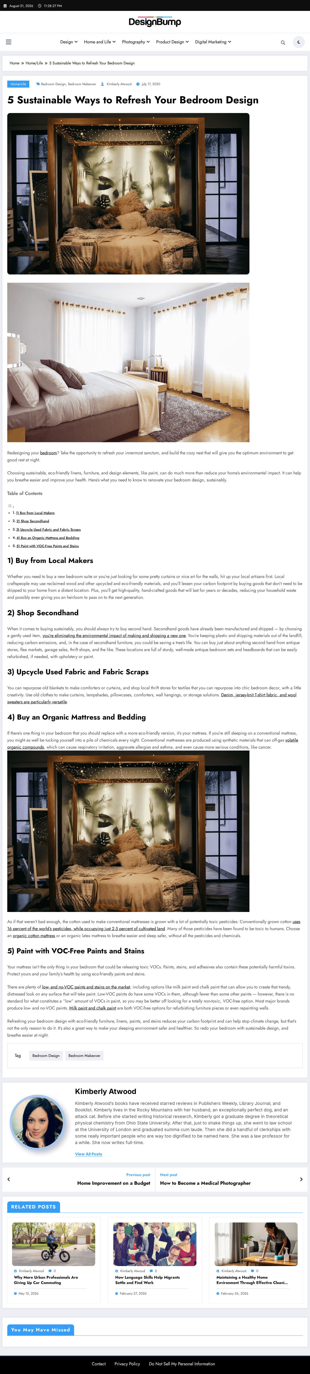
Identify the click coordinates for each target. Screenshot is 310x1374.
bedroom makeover (82, 84)
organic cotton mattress (34, 936)
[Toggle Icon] (8, 42)
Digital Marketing (210, 42)
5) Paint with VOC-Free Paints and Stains (47, 546)
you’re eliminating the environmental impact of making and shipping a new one (114, 635)
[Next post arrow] (301, 1180)
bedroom (48, 453)
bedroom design (53, 84)
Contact (99, 1364)
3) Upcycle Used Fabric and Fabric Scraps (48, 529)
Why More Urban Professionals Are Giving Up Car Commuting (46, 1280)
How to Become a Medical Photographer (205, 1183)
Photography (133, 42)
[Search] (283, 43)
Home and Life (97, 42)
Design (66, 42)
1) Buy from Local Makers (35, 512)
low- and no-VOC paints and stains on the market (86, 987)
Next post (168, 1174)
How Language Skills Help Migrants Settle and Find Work (147, 1280)
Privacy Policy (127, 1364)
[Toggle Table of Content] (11, 507)
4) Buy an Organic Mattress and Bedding (47, 537)
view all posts (88, 1154)
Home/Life (18, 84)
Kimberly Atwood (119, 84)
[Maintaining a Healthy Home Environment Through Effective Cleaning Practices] (256, 1243)
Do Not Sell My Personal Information (182, 1364)
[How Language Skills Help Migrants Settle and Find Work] (154, 1243)
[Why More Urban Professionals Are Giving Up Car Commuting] (53, 1243)
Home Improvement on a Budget (113, 1183)
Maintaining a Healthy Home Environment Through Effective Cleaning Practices (253, 1280)
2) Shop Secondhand (32, 521)
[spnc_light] (299, 42)
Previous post (138, 1174)
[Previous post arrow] (8, 1180)
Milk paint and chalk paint (92, 1008)
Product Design (170, 42)
